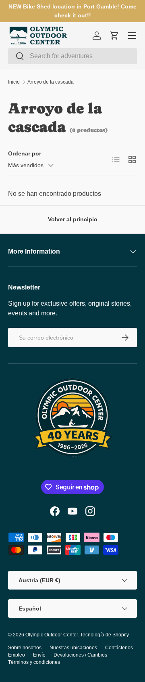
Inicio (14, 82)
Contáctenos (119, 648)
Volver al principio (72, 219)
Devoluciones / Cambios (80, 655)
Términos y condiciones (34, 662)
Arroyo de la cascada (50, 82)
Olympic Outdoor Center (51, 635)
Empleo (16, 655)
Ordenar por (24, 153)
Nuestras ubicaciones (73, 648)
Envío (39, 655)
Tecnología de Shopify (104, 635)
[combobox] (72, 56)
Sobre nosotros (24, 648)
